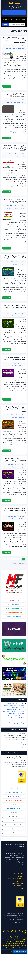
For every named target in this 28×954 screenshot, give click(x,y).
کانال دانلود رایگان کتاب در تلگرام (14, 808)
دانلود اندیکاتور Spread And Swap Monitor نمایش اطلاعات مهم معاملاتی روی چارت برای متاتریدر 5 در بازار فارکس (14, 722)
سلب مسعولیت (19, 881)
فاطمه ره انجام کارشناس (19, 102)
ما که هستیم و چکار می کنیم (16, 874)
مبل (14, 820)
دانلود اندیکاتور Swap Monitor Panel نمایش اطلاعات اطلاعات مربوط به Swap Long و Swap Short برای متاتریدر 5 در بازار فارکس (13, 711)
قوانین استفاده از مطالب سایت (15, 878)
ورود (22, 888)
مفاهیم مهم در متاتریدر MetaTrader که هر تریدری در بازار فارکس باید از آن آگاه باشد (14, 148)
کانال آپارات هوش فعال (14, 600)
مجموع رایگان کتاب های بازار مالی (14, 616)
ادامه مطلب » (7, 86)
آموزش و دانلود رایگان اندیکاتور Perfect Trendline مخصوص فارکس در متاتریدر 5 (14, 308)
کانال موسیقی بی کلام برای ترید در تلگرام (13, 792)
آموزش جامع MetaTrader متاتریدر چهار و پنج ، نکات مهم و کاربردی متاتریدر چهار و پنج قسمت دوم (14, 40)
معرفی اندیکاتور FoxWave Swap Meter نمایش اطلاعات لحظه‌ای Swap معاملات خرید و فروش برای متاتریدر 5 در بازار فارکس (13, 705)
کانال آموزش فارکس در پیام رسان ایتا (14, 612)
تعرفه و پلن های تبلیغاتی (17, 883)
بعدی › (5, 559)
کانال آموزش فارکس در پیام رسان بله (14, 608)
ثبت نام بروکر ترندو (14, 828)
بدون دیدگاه (8, 48)
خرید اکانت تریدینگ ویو (17, 885)
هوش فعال (14, 3)
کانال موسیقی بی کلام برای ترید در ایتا (14, 800)
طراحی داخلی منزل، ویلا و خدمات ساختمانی (14, 824)
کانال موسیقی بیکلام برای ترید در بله (13, 796)
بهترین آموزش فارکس (13, 816)
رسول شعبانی (21, 264)
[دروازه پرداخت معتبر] (22, 782)
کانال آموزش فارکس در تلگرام (14, 604)
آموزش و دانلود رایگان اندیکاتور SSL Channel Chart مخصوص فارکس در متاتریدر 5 (15, 409)
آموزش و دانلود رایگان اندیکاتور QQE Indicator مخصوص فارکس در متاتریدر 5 (15, 510)
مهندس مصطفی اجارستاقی (18, 48)
